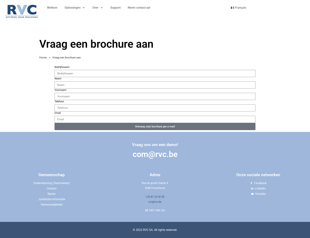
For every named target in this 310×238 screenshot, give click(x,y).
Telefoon (59, 101)
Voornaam (60, 90)
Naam (58, 78)
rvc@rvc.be (154, 201)
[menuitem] (238, 8)
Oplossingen (73, 7)
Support (115, 7)
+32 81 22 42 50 (154, 196)
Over (95, 7)
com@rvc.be (155, 154)
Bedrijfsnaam (62, 67)
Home (43, 57)
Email (58, 112)
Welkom (52, 7)
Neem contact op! (139, 7)
